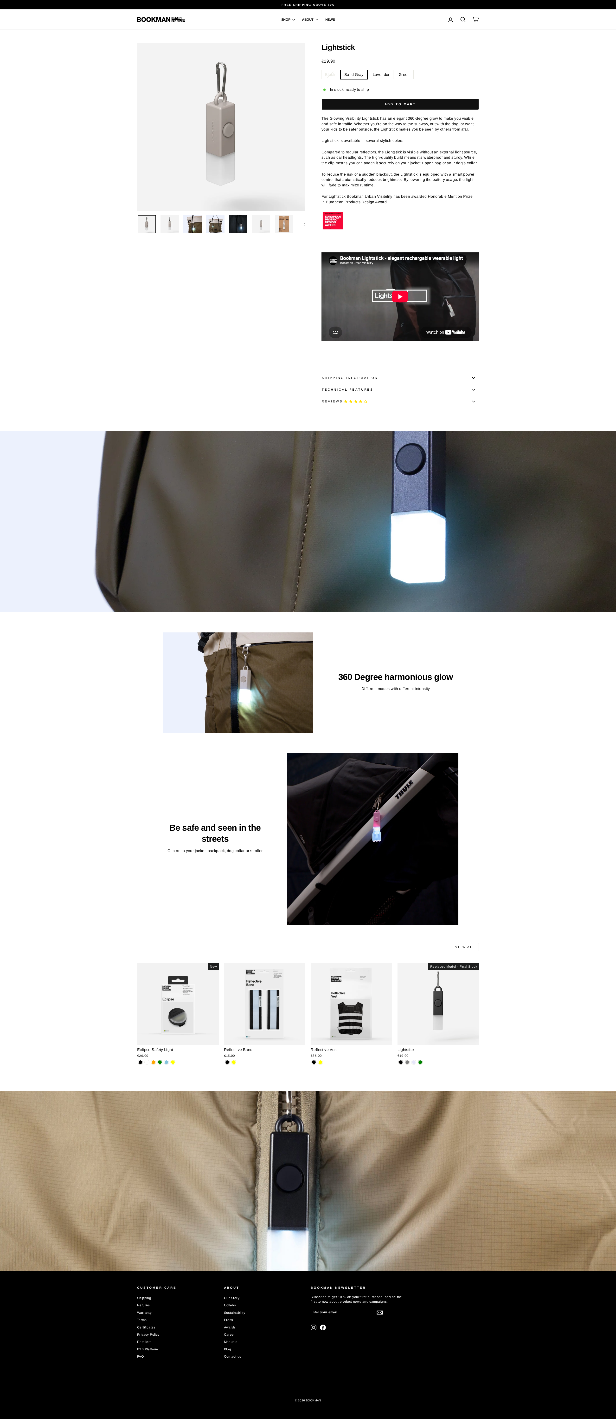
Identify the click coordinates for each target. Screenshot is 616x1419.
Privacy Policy (148, 1334)
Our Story (232, 1298)
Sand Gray (354, 74)
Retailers (144, 1342)
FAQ (140, 1356)
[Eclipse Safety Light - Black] (140, 1062)
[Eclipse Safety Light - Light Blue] (166, 1062)
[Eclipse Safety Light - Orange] (153, 1062)
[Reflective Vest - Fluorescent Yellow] (320, 1062)
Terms (142, 1320)
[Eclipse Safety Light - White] (147, 1062)
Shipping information (350, 378)
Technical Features (347, 389)
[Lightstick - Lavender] (413, 1062)
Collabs (230, 1305)
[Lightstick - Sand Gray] (407, 1062)
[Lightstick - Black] (400, 1062)
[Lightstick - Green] (420, 1062)
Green (404, 74)
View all (465, 947)
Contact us (232, 1356)
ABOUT (308, 19)
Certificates (146, 1327)
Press (228, 1320)
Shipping (144, 1298)
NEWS (330, 19)
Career (229, 1334)
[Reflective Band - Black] (227, 1062)
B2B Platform (147, 1349)
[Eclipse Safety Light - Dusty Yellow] (173, 1062)
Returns (143, 1305)
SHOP (286, 19)
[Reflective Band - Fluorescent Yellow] (233, 1062)
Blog (227, 1349)
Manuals (230, 1342)
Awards (230, 1327)
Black (330, 74)
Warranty (144, 1312)
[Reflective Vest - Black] (314, 1062)
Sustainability (234, 1312)
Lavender (381, 74)
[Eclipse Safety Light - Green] (160, 1062)
